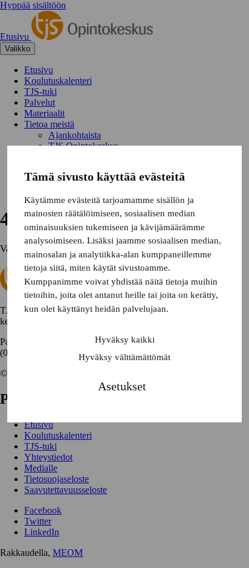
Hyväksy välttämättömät (124, 357)
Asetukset (122, 386)
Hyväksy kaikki (125, 339)
